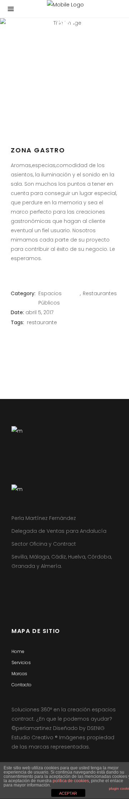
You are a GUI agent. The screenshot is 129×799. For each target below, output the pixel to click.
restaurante (42, 322)
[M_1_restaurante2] (64, 86)
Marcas (19, 674)
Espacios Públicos (50, 298)
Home (17, 651)
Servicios (21, 662)
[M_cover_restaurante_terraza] (64, 126)
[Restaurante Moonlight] (64, 106)
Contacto (21, 685)
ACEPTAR (68, 793)
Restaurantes (100, 293)
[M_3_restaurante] (64, 66)
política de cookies (71, 780)
